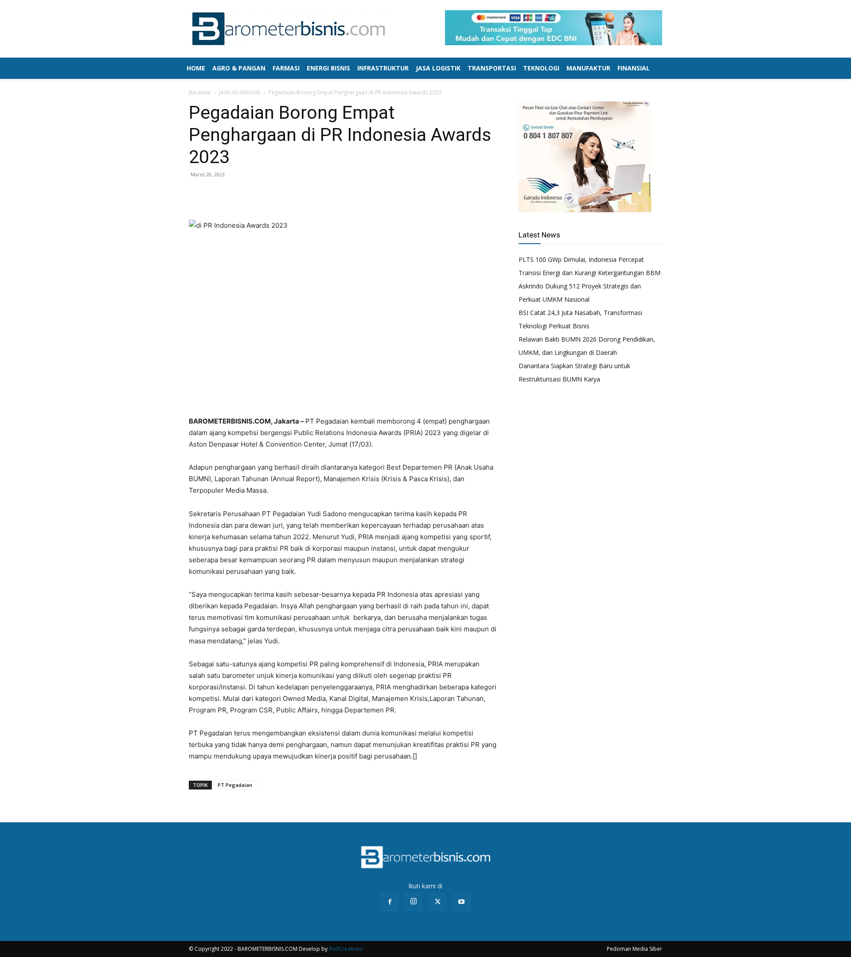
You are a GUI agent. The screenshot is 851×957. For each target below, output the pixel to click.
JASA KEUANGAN (239, 92)
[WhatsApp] (238, 194)
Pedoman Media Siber (634, 949)
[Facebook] (198, 194)
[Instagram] (413, 901)
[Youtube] (461, 902)
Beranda (200, 92)
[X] (218, 194)
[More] (259, 194)
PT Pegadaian (235, 785)
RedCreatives (345, 949)
